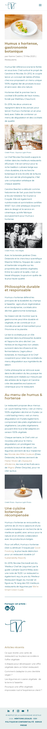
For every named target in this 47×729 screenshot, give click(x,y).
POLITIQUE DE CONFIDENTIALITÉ (19, 722)
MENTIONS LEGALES (23, 719)
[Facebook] (12, 608)
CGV (35, 719)
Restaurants (10, 59)
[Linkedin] (7, 608)
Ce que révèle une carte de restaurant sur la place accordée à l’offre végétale (22, 656)
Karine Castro (15, 56)
